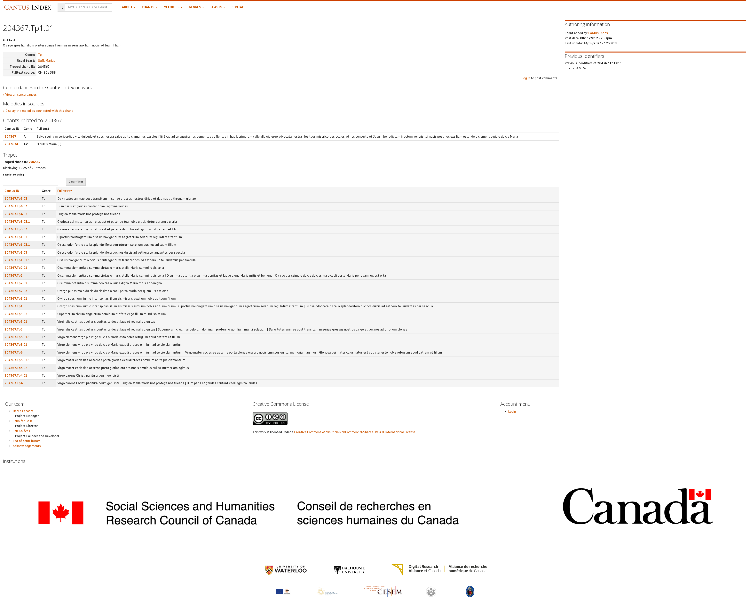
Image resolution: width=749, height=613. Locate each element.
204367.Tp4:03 (15, 206)
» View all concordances (20, 94)
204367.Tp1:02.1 (17, 260)
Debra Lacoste (23, 411)
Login (512, 411)
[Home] (29, 5)
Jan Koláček (21, 431)
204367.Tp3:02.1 (17, 360)
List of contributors (27, 441)
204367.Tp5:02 (15, 314)
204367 (10, 136)
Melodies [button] (172, 7)
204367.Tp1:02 (15, 237)
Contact (239, 7)
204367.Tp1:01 (15, 298)
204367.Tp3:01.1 (17, 337)
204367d (11, 144)
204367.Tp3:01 (15, 345)
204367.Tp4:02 (15, 214)
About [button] (127, 7)
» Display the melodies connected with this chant (38, 111)
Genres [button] (195, 7)
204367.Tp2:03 (15, 291)
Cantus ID (11, 191)
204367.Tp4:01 (15, 375)
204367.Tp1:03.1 (17, 245)
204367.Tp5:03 (15, 198)
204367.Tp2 (13, 275)
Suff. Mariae (46, 60)
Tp (40, 55)
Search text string (13, 174)
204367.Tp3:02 (15, 368)
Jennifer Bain (22, 421)
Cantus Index (598, 33)
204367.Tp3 (13, 352)
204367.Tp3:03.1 (17, 222)
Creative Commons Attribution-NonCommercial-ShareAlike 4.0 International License (354, 432)
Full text (63, 191)
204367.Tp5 (13, 329)
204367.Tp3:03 (15, 229)
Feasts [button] (216, 7)
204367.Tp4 (13, 383)
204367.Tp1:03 (15, 252)
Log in (526, 78)
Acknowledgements (27, 446)
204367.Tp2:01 (15, 268)
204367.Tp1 (13, 306)
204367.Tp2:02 (15, 283)
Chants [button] (148, 7)
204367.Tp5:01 (15, 321)
